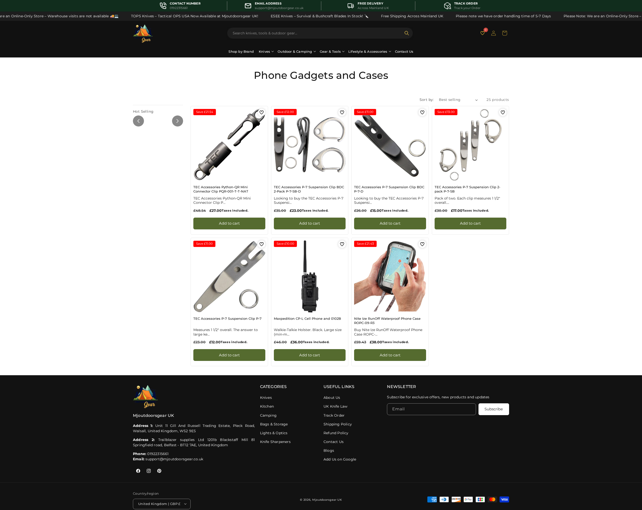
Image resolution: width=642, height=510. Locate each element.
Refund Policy (336, 433)
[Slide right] (177, 120)
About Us (332, 397)
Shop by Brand (241, 51)
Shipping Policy (338, 424)
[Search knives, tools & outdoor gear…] (407, 33)
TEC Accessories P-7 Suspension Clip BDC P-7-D (389, 189)
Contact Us (404, 51)
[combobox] (317, 33)
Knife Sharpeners (275, 441)
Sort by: (427, 99)
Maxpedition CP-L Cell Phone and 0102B (307, 318)
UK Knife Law (335, 406)
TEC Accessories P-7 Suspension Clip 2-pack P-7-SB (467, 189)
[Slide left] (138, 120)
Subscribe (494, 409)
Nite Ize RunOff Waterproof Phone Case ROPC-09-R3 (387, 320)
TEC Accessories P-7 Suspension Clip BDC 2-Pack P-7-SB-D (309, 189)
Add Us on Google (340, 459)
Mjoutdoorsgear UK (327, 499)
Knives (266, 397)
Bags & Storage (274, 424)
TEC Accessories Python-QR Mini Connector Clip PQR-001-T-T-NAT (220, 189)
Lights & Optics (274, 433)
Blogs (329, 450)
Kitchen (267, 406)
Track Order (334, 415)
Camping (268, 415)
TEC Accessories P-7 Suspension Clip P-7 (227, 318)
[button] (504, 33)
